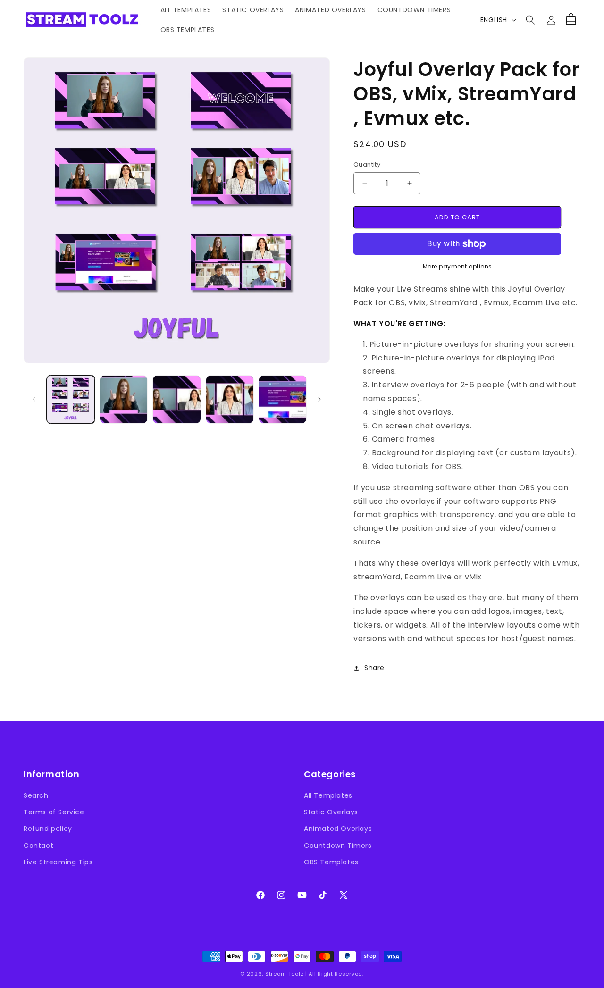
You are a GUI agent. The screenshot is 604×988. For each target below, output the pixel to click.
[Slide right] (319, 399)
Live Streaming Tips (58, 862)
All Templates (328, 795)
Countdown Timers (338, 845)
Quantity (366, 164)
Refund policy (48, 828)
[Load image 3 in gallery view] (176, 399)
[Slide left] (34, 399)
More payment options (457, 266)
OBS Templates (331, 862)
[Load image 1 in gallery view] (71, 399)
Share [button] (374, 667)
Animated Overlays (338, 828)
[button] (530, 19)
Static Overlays (331, 812)
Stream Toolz (284, 974)
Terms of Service (54, 812)
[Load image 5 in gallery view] (283, 399)
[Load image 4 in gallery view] (230, 399)
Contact (38, 845)
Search (36, 795)
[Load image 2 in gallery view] (124, 399)
